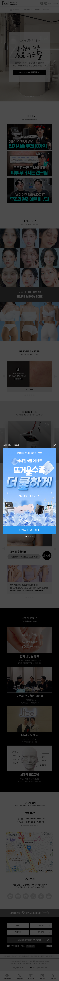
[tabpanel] (29, 491)
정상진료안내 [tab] (28, 536)
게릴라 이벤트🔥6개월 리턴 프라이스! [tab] (32, 536)
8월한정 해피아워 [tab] (30, 536)
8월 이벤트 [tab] (26, 536)
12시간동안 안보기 (11, 445)
